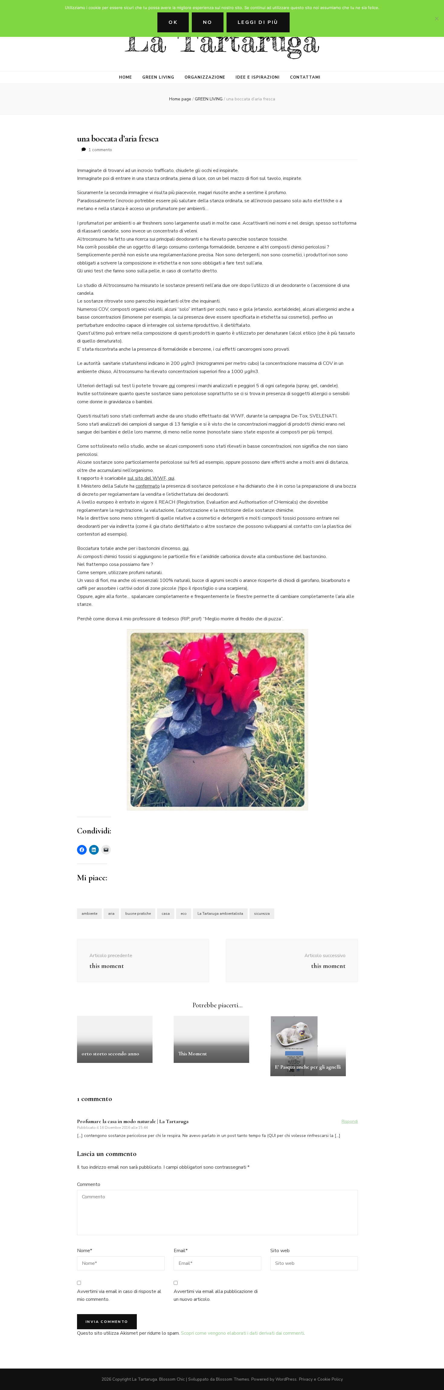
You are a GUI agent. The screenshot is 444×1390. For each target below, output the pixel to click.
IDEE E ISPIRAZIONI (258, 77)
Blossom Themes (232, 1379)
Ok (173, 22)
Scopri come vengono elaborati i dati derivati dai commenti (242, 1333)
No (207, 22)
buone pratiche (138, 913)
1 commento (100, 150)
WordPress (286, 1379)
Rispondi (350, 1121)
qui (172, 385)
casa (166, 913)
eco (184, 913)
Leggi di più (258, 22)
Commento (88, 1184)
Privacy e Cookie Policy (321, 1379)
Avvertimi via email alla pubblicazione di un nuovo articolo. (216, 1295)
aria (111, 913)
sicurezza (262, 913)
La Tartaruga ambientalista (220, 913)
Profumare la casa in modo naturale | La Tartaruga (132, 1121)
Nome (84, 1250)
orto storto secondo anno (110, 1053)
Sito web (280, 1250)
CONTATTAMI (305, 77)
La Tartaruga (222, 40)
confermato (148, 486)
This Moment (192, 1053)
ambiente (89, 913)
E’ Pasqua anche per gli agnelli (308, 1067)
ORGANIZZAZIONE (205, 77)
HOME (125, 77)
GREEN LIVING (158, 77)
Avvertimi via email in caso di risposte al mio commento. (119, 1295)
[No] (436, 18)
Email (181, 1250)
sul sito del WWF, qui (150, 478)
